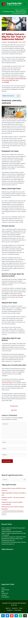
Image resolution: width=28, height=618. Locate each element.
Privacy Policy (17, 610)
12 (2, 514)
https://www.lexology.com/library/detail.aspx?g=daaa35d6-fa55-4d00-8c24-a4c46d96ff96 (14, 80)
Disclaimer (10, 610)
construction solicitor (7, 382)
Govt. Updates (5, 597)
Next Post (14, 410)
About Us (8, 608)
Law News (4, 42)
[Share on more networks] (25, 615)
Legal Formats (5, 589)
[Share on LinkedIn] (3, 615)
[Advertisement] (14, 566)
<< (3, 511)
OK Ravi (15, 605)
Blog (3, 591)
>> (5, 514)
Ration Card (5, 593)
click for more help (17, 295)
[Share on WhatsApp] (20, 615)
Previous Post (14, 406)
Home (3, 588)
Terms (20, 608)
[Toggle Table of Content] (17, 96)
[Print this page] (12, 615)
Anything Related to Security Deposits (12, 531)
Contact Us (15, 608)
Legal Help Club (14, 3)
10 (22, 511)
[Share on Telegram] (16, 615)
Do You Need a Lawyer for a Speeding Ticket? (14, 537)
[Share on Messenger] (7, 615)
